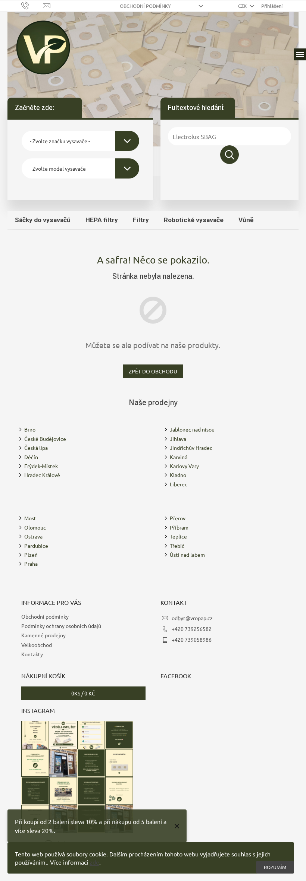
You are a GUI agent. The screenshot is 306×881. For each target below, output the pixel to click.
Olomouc (35, 527)
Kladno (178, 474)
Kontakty (32, 654)
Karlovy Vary (184, 465)
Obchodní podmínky (145, 6)
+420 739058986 (192, 639)
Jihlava (178, 438)
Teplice (178, 536)
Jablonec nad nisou (192, 429)
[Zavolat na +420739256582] (32, 5)
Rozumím (275, 867)
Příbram (179, 527)
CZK (243, 6)
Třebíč (177, 545)
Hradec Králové (42, 474)
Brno (29, 429)
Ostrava (33, 536)
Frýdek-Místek (41, 465)
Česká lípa (36, 447)
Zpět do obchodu (153, 371)
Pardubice (36, 545)
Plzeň (31, 554)
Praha (31, 563)
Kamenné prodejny (43, 635)
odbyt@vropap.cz (192, 618)
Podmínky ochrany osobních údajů (61, 625)
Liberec (178, 484)
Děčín (31, 457)
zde (94, 862)
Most (30, 518)
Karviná (178, 457)
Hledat (229, 154)
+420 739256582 (192, 628)
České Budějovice (45, 438)
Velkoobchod (36, 644)
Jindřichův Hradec (191, 447)
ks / (83, 693)
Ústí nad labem (187, 554)
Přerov (177, 518)
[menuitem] (42, 220)
